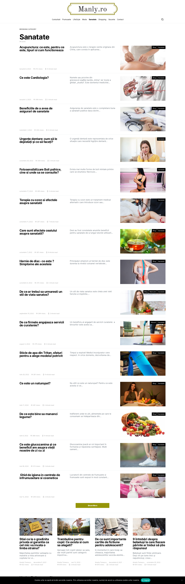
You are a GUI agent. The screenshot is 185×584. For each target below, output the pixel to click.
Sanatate (92, 19)
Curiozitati (56, 19)
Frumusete (66, 19)
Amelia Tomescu (25, 562)
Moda (84, 19)
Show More (92, 505)
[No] (182, 580)
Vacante (111, 19)
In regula (145, 580)
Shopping (102, 19)
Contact (120, 19)
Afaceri (153, 322)
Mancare (153, 292)
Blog (154, 47)
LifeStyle (76, 19)
